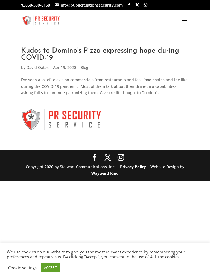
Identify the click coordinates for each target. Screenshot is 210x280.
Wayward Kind (105, 173)
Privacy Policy (133, 166)
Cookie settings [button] (22, 267)
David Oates (38, 67)
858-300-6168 (37, 5)
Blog (84, 67)
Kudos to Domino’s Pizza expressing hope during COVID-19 (100, 54)
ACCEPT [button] (50, 267)
